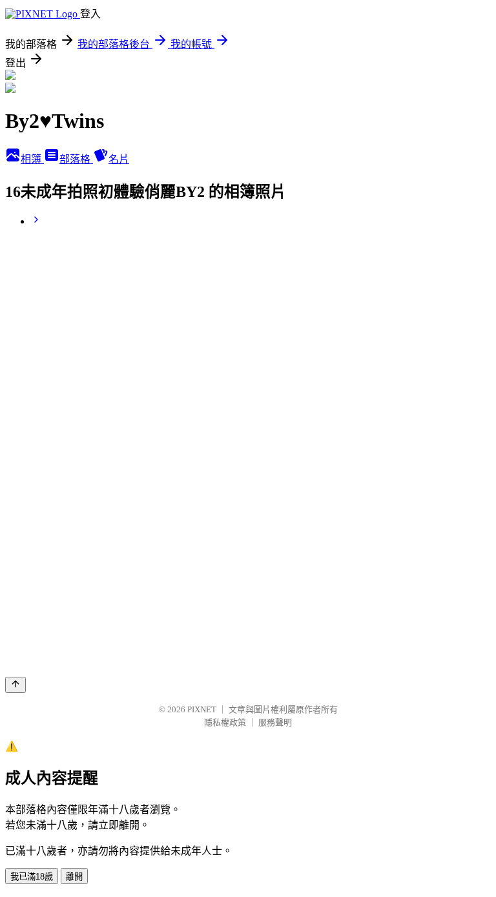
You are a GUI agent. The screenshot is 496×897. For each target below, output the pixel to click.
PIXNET (201, 709)
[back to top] (15, 685)
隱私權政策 (225, 722)
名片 (118, 159)
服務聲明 (275, 722)
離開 (74, 877)
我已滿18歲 (31, 877)
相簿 (32, 159)
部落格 (76, 159)
